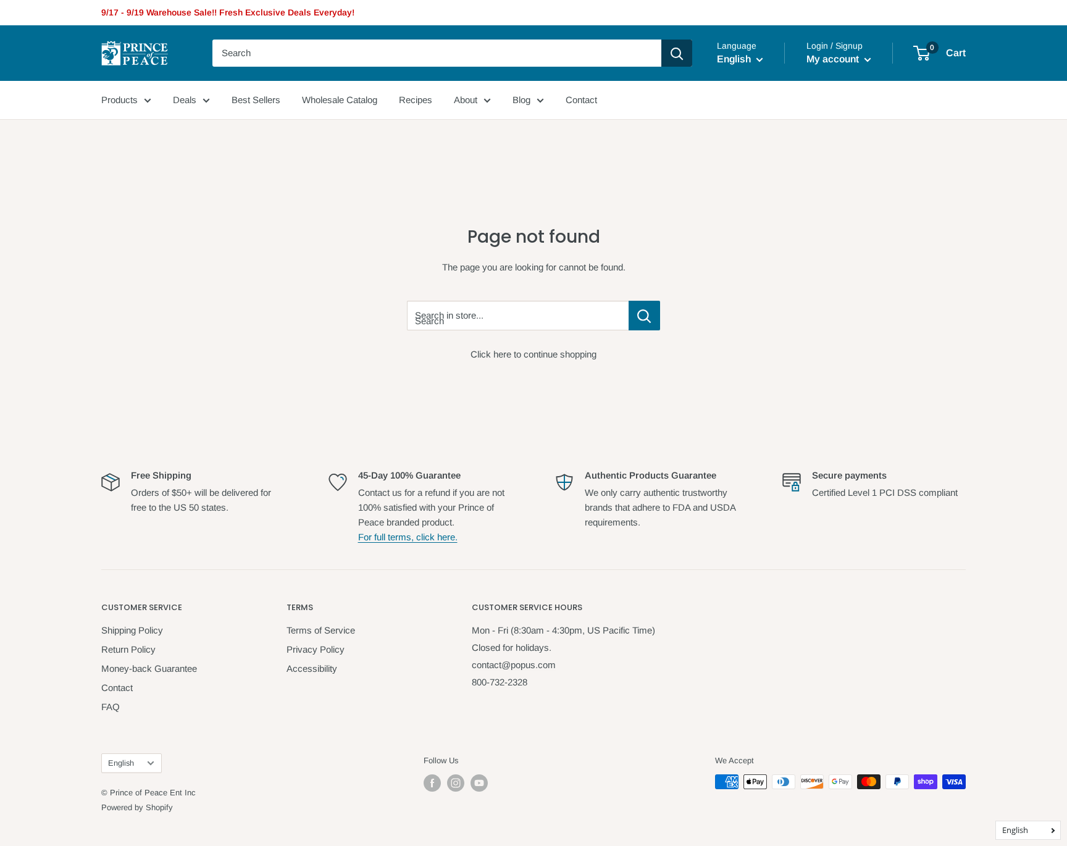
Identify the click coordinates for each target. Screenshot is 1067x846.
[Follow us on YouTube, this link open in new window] (479, 783)
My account (833, 59)
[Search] (676, 53)
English (121, 763)
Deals (184, 99)
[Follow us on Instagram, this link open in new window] (455, 783)
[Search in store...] (644, 315)
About (465, 99)
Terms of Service (321, 630)
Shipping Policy (132, 630)
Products (119, 99)
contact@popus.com (514, 665)
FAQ (110, 707)
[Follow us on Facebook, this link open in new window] (432, 783)
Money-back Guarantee (149, 668)
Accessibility (312, 668)
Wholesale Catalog (339, 99)
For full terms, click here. (408, 537)
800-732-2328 (499, 682)
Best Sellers (256, 99)
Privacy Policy (316, 649)
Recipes (415, 99)
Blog (521, 99)
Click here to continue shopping (533, 354)
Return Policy (128, 649)
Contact (581, 99)
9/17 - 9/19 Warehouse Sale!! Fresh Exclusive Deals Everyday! (227, 12)
